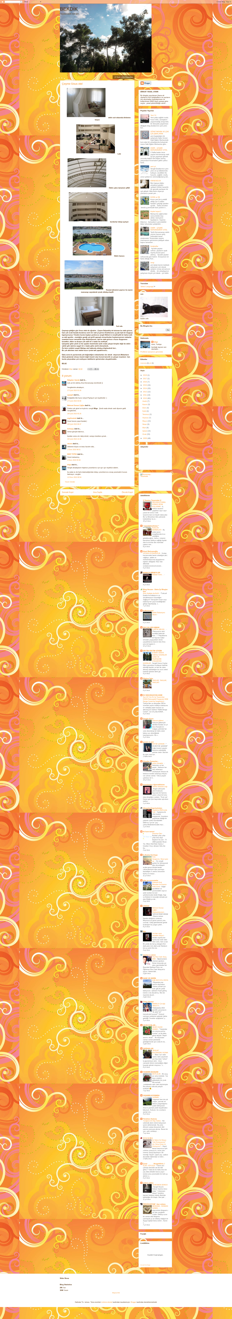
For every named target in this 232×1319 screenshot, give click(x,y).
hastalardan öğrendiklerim (154, 785)
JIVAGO (146, 906)
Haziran (145, 418)
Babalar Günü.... (158, 575)
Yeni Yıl (153, 115)
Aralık (144, 401)
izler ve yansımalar (150, 880)
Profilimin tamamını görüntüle (151, 352)
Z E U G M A (148, 1138)
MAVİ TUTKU (72, 454)
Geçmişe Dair (157, 833)
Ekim (144, 408)
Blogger (148, 1265)
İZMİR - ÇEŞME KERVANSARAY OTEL (158, 149)
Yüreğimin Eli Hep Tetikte (152, 1121)
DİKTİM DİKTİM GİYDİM (152, 651)
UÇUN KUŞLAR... (150, 1025)
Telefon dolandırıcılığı (159, 787)
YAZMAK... (156, 1097)
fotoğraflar (154, 246)
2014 (145, 388)
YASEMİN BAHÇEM (150, 1072)
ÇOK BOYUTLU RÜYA (160, 980)
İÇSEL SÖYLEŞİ (149, 1166)
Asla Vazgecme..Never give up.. (160, 859)
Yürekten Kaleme (150, 1119)
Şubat (144, 431)
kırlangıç (70, 429)
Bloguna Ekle (116, 1292)
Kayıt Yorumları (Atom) (100, 498)
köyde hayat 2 (155, 211)
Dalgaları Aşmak (73, 380)
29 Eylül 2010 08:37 (74, 424)
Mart (144, 428)
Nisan (144, 424)
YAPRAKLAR (148, 1048)
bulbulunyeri (148, 611)
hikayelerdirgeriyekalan (152, 808)
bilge (69, 465)
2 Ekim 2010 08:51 (73, 449)
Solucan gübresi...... (159, 720)
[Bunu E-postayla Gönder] (88, 369)
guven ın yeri (148, 742)
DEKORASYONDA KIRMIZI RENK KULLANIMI (158, 504)
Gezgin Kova (148, 719)
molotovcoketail (106, 1302)
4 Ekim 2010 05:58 (73, 460)
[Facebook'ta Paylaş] (95, 369)
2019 (145, 375)
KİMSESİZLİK (155, 181)
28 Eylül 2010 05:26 (74, 414)
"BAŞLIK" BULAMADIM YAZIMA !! (160, 1053)
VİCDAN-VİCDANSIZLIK (152, 553)
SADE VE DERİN (149, 978)
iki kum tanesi (148, 831)
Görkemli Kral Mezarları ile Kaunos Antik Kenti (159, 884)
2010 (145, 398)
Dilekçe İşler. (148, 678)
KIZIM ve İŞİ (155, 197)
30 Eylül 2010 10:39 (74, 439)
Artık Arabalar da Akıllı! (151, 593)
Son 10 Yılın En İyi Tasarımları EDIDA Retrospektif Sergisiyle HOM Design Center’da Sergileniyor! (155, 699)
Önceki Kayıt (127, 492)
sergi (152, 263)
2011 (145, 395)
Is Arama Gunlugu (150, 855)
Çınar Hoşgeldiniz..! (154, 1164)
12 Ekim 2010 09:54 (74, 477)
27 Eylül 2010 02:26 (74, 390)
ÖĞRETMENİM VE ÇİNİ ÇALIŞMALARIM (159, 133)
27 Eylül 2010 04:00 (74, 401)
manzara (143, 363)
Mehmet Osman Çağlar (76, 405)
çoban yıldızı (148, 1183)
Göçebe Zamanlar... (151, 761)
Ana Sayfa (97, 492)
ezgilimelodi (72, 418)
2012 (145, 392)
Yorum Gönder (70, 482)
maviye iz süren (149, 955)
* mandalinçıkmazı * (151, 526)
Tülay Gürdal (148, 1002)
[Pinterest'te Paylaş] (98, 369)
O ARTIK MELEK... (159, 629)
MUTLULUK (156, 1074)
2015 (145, 385)
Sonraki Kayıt (67, 492)
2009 (145, 438)
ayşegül (70, 395)
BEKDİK (69, 9)
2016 (145, 382)
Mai (144, 931)
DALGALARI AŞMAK (151, 627)
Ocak (144, 434)
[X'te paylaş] (93, 369)
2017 (145, 378)
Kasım (145, 404)
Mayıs (145, 421)
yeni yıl (153, 166)
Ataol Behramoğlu (150, 551)
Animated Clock (143, 1265)
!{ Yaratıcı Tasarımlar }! (152, 500)
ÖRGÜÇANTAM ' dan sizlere (154, 1204)
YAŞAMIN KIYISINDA (151, 1095)
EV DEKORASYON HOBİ (152, 695)
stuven (69, 444)
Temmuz (145, 414)
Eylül (144, 411)
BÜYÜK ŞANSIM (158, 744)
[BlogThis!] (91, 369)
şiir (150, 363)
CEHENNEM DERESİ (160, 1185)
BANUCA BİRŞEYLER (151, 573)
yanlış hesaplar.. (158, 763)
